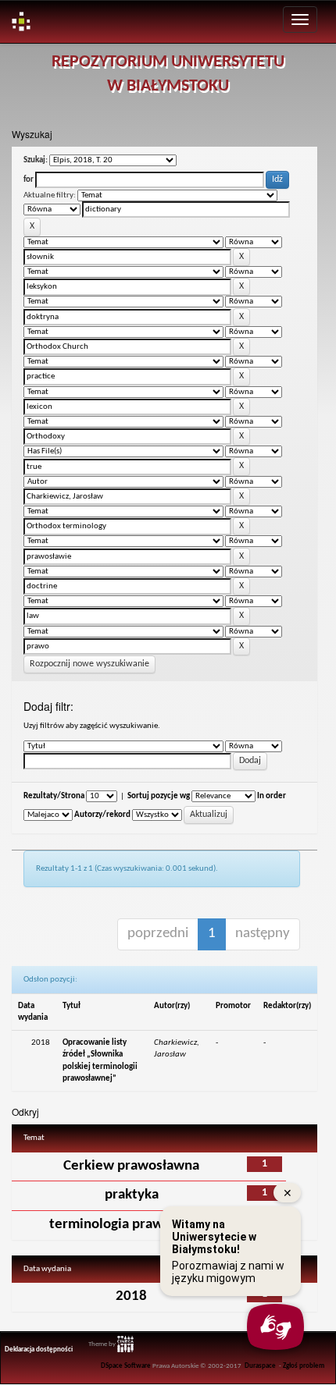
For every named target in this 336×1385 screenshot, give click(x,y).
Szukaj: (35, 160)
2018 (131, 1296)
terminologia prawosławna (131, 1224)
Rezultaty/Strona (53, 796)
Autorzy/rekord (102, 815)
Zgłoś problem (303, 1366)
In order (271, 796)
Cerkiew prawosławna (131, 1166)
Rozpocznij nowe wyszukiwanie (89, 664)
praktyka (132, 1195)
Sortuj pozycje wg (158, 796)
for (28, 180)
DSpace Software (126, 1366)
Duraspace (260, 1366)
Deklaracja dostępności (39, 1350)
